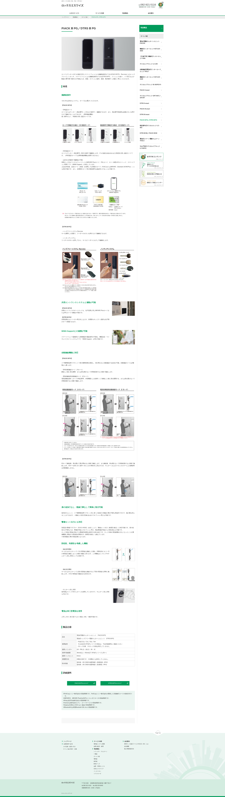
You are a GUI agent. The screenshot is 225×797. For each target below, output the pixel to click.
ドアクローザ (97, 773)
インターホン (97, 771)
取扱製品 (125, 13)
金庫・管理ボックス (99, 766)
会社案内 (151, 13)
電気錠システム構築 (99, 744)
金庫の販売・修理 (99, 746)
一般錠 (95, 754)
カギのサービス (74, 13)
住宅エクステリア (99, 768)
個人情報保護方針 (129, 749)
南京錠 (95, 761)
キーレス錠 (84, 17)
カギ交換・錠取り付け (69, 746)
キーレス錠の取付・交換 (70, 749)
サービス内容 (100, 13)
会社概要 (126, 746)
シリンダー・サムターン (100, 751)
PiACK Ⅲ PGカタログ (81, 683)
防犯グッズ (97, 763)
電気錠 (95, 759)
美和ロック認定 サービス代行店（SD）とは (136, 744)
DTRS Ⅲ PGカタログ (115, 683)
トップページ (65, 17)
